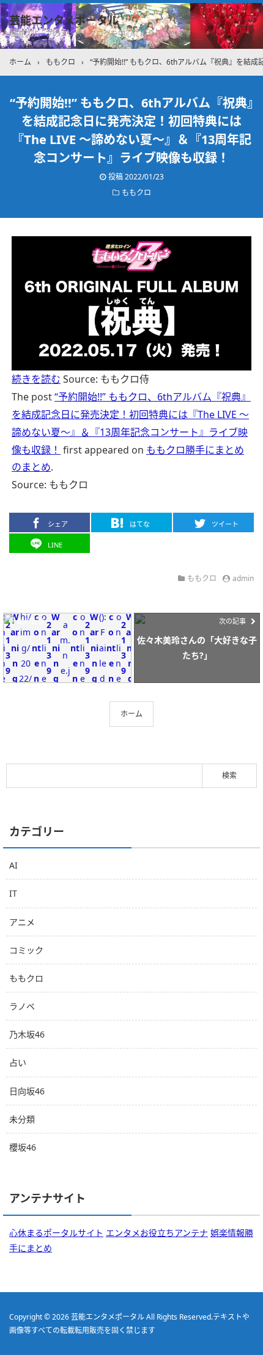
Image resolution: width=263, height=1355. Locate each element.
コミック (26, 950)
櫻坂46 (22, 1147)
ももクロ (136, 192)
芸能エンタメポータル (64, 20)
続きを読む (36, 379)
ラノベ (22, 1006)
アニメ (22, 922)
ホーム (131, 714)
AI (13, 865)
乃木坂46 (27, 1034)
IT (13, 893)
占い (17, 1062)
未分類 (22, 1119)
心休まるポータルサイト (56, 1232)
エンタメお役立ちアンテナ (157, 1232)
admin (243, 578)
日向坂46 (27, 1091)
